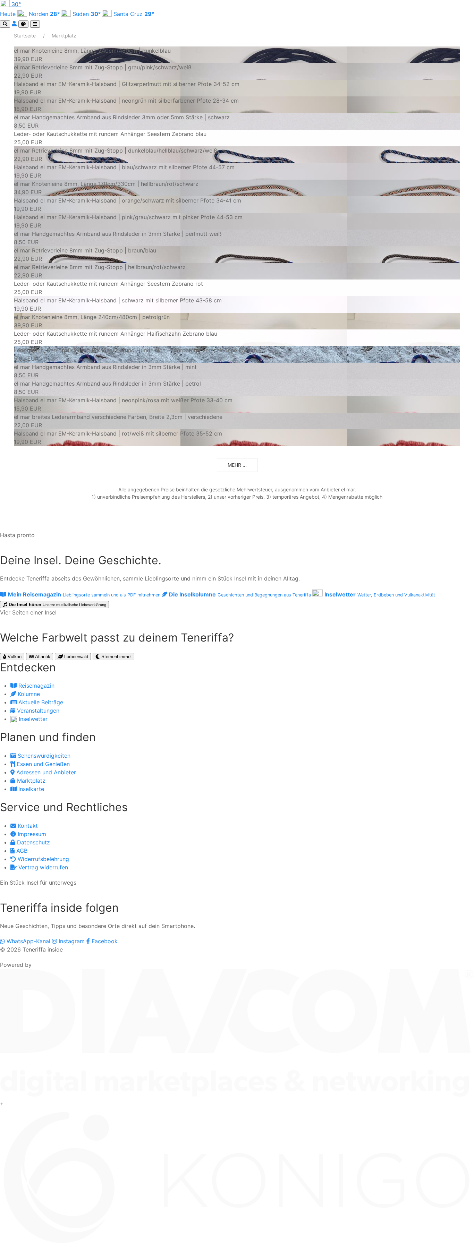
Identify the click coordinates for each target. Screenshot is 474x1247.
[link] (237, 54)
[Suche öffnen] (5, 24)
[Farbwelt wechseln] (23, 24)
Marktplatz (64, 35)
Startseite (25, 35)
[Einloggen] (15, 23)
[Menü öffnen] (35, 24)
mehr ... (237, 465)
